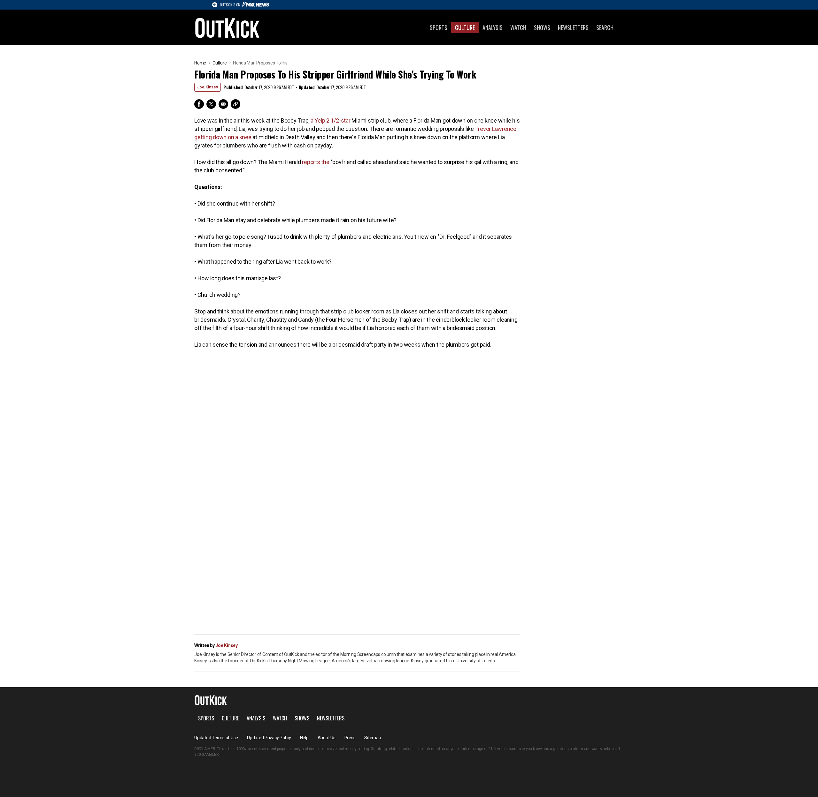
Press (350, 737)
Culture (465, 27)
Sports (438, 27)
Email (223, 104)
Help (304, 737)
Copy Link (235, 104)
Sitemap (372, 737)
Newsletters (573, 27)
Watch (518, 27)
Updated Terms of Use (216, 737)
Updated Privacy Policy (269, 737)
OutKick (227, 27)
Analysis (492, 27)
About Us (327, 737)
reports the (315, 162)
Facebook (199, 104)
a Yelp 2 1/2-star (331, 120)
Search (605, 27)
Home (200, 62)
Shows (542, 27)
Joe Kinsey (207, 87)
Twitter (211, 104)
